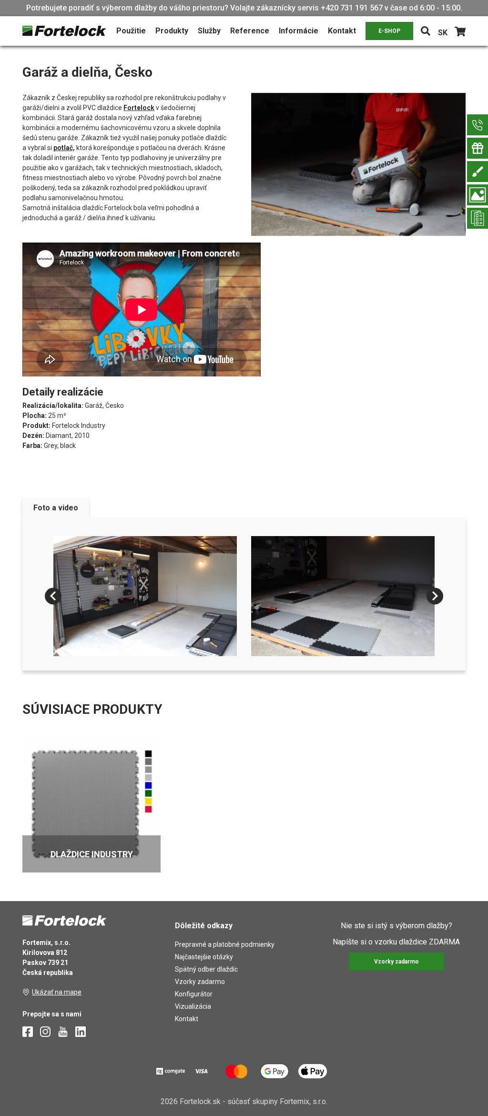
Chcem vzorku (164, 562)
